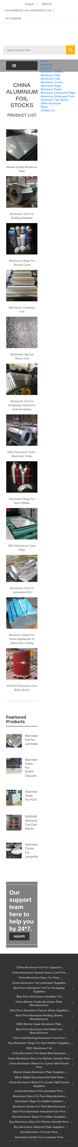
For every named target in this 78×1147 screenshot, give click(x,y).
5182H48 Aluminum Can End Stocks (31, 822)
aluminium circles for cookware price (39, 1137)
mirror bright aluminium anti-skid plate (39, 1077)
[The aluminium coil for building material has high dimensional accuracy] (21, 191)
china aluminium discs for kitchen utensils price (39, 1058)
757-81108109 (13, 18)
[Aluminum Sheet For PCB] (14, 797)
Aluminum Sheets (52, 71)
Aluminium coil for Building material (22, 215)
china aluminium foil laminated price (39, 1091)
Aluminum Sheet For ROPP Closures (31, 767)
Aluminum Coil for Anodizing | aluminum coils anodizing (21, 405)
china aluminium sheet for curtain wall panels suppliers (39, 1084)
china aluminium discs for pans (39, 977)
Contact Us (48, 110)
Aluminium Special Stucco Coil (21, 356)
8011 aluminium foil (39, 1048)
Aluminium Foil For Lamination (31, 739)
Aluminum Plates (51, 89)
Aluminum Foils (50, 75)
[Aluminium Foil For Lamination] (14, 740)
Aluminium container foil (22, 309)
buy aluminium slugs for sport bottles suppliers (39, 1042)
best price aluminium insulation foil (39, 996)
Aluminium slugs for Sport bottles (22, 500)
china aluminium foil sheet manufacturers (39, 1053)
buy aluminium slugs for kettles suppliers (39, 1116)
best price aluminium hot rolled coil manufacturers (39, 1031)
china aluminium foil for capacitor (39, 967)
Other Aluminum (51, 103)
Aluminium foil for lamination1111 (22, 590)
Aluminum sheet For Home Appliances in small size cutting (22, 639)
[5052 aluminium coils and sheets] (21, 430)
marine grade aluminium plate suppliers (39, 1072)
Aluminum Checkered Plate (58, 92)
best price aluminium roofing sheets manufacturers (39, 1017)
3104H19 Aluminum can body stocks (21, 687)
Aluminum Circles (52, 82)
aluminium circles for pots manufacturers (39, 1106)
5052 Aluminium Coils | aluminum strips (21, 454)
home (44, 61)
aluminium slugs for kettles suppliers (39, 1101)
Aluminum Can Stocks (54, 99)
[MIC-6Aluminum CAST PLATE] (21, 523)
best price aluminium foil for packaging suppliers (39, 989)
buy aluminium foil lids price (39, 1132)
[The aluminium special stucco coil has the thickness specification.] (21, 332)
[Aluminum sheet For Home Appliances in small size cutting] (21, 612)
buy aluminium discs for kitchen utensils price (39, 1121)
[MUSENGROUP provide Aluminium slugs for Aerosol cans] (21, 238)
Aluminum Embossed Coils (57, 96)
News (44, 106)
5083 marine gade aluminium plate (39, 1024)
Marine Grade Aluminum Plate (21, 169)
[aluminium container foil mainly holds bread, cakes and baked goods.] (21, 285)
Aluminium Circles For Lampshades (31, 850)
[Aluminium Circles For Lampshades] (14, 850)
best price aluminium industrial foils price (39, 1111)
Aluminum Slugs (51, 85)
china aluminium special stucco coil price (39, 972)
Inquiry (19, 936)
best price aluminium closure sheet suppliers (39, 1010)
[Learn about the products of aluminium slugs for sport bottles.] (21, 476)
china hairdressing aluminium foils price (39, 1037)
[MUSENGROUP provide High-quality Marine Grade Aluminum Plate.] (21, 145)
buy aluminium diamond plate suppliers (39, 1127)
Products (46, 68)
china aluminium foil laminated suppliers (39, 982)
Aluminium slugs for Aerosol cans (22, 262)
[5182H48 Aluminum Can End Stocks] (14, 822)
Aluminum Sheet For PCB (31, 795)
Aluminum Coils (50, 78)
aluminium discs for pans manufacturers (39, 1096)
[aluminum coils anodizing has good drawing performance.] (21, 379)
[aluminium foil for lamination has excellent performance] (21, 568)
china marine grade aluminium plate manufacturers (39, 1003)
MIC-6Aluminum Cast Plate (21, 547)
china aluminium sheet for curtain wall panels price (39, 1065)
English (29, 4)
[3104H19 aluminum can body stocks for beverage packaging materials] (21, 663)
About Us (46, 64)
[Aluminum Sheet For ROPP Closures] (14, 765)
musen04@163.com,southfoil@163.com (28, 10)
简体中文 (47, 4)
